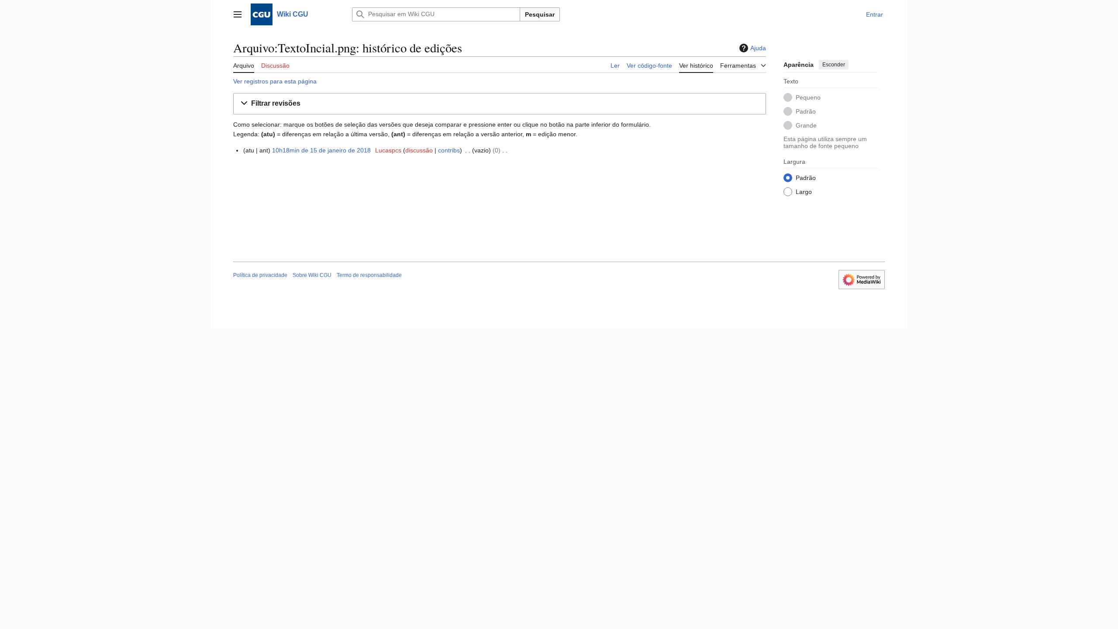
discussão (419, 150)
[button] (238, 14)
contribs (449, 150)
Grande (806, 125)
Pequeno (808, 97)
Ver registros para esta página (275, 81)
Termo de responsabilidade (369, 275)
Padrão (806, 111)
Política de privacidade (260, 275)
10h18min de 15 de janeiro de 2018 (321, 150)
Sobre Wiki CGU (312, 275)
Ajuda (758, 48)
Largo (804, 191)
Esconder (833, 65)
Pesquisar (540, 14)
